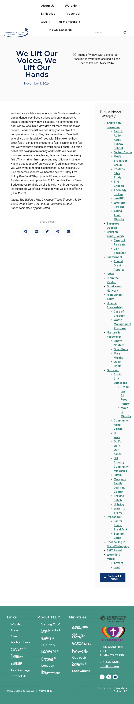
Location (47, 665)
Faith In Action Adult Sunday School (118, 140)
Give (44, 21)
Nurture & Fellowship (80, 651)
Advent (118, 563)
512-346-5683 (110, 662)
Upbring (119, 504)
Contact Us (18, 676)
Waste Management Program (122, 324)
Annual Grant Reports (119, 265)
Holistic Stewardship (81, 643)
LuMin (118, 475)
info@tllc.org (109, 666)
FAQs (110, 274)
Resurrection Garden (19, 649)
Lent (117, 567)
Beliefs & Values (47, 638)
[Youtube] (115, 676)
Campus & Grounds (48, 659)
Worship (71, 5)
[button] (26, 231)
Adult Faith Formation (80, 627)
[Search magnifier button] (125, 32)
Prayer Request (16, 656)
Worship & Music (79, 664)
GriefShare (121, 349)
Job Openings (20, 670)
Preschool (72, 13)
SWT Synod (114, 550)
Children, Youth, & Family (78, 636)
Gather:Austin (123, 152)
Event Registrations (51, 672)
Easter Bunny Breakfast (120, 525)
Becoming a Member (50, 651)
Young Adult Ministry (119, 215)
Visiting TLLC (50, 624)
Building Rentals (16, 663)
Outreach (113, 370)
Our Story (48, 645)
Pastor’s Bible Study (119, 173)
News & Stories (60, 29)
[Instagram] (108, 676)
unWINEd (119, 198)
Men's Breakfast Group (120, 161)
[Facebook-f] (102, 676)
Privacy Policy (44, 691)
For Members (67, 21)
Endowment (114, 257)
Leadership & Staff (51, 631)
